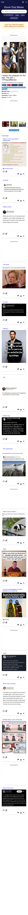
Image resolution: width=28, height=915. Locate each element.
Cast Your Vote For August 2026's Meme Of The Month (14, 25)
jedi (3, 89)
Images (17, 15)
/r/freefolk (6, 619)
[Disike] (18, 174)
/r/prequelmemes (12, 87)
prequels (23, 87)
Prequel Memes (14, 91)
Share (4, 85)
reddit (19, 87)
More (21, 85)
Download (15, 85)
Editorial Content (14, 18)
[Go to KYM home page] (2, 2)
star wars (6, 87)
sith (6, 89)
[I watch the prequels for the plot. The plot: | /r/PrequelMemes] (14, 57)
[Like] (21, 174)
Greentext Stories (8, 168)
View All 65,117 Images (14, 130)
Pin (9, 85)
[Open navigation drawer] (26, 2)
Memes (22, 15)
